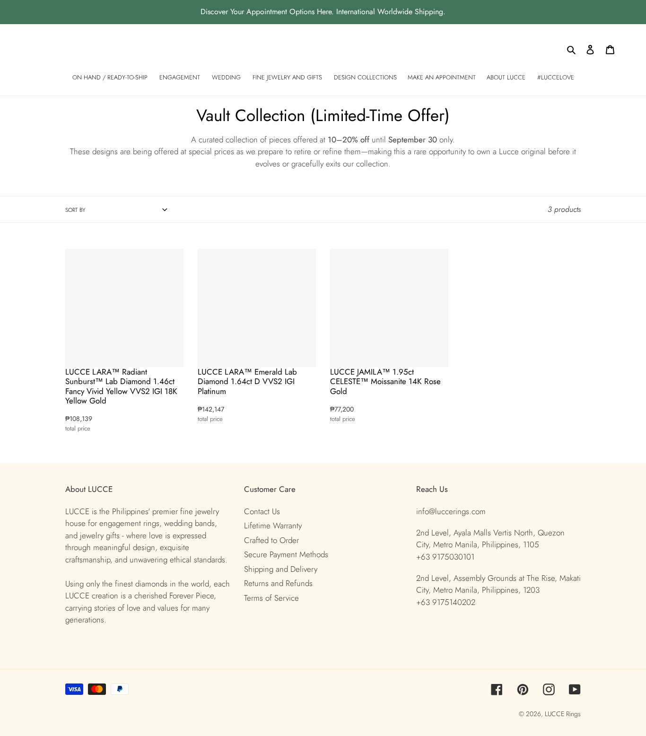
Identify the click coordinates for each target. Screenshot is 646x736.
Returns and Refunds (278, 583)
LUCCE (555, 713)
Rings (573, 713)
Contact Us (262, 511)
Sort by (75, 210)
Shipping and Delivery (280, 569)
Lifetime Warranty (273, 525)
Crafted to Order (271, 540)
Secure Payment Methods (286, 554)
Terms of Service (271, 598)
